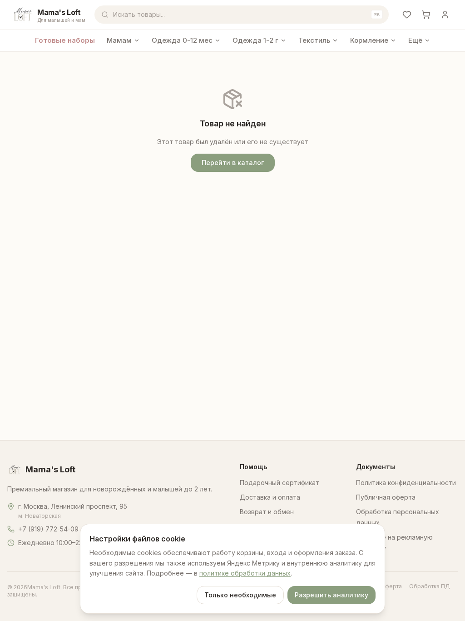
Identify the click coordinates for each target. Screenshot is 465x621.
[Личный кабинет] (445, 14)
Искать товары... (246, 14)
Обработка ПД (429, 586)
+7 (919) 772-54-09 (48, 529)
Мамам (119, 40)
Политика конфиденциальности (406, 482)
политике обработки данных (245, 573)
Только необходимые (240, 595)
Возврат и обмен (267, 512)
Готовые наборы (65, 40)
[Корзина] (426, 14)
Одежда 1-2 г (255, 40)
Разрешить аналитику (331, 595)
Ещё (415, 40)
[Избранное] (407, 14)
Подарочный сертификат (279, 482)
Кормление (369, 40)
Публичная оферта (386, 497)
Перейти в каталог (233, 162)
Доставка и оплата (270, 497)
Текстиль (314, 40)
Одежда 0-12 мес (182, 40)
